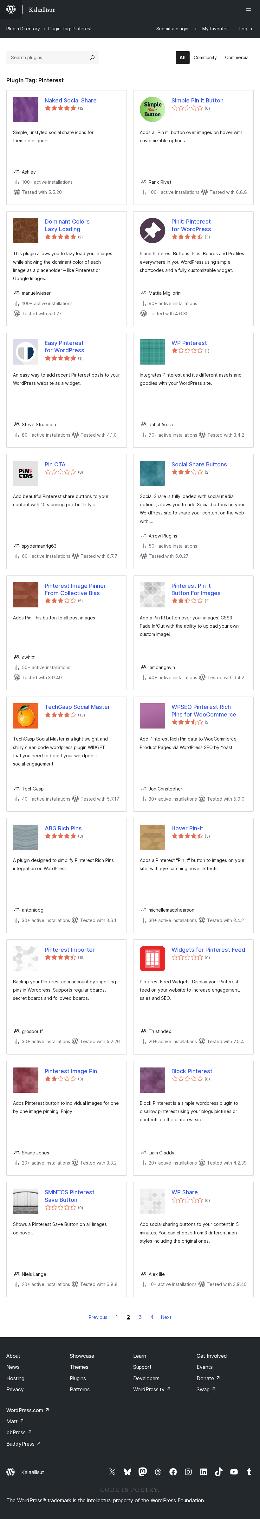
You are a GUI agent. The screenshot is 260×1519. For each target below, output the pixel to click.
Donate (208, 1378)
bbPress (19, 1432)
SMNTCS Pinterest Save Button (69, 1196)
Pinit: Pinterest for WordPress (191, 225)
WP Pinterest (189, 343)
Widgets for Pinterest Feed (208, 949)
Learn (139, 1356)
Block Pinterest (192, 1071)
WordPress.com (27, 1410)
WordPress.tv (152, 1389)
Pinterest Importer (70, 949)
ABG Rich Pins (63, 828)
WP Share (185, 1192)
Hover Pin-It (187, 828)
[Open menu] (250, 9)
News (13, 1367)
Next (166, 1317)
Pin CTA (55, 464)
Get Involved (212, 1356)
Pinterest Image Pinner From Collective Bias (75, 589)
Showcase (82, 1356)
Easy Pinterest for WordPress (64, 347)
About (13, 1356)
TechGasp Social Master (77, 707)
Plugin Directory (23, 28)
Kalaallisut (32, 1472)
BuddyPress (23, 1444)
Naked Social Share (71, 100)
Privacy (15, 1389)
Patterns (80, 1389)
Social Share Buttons (199, 464)
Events (205, 1367)
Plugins (78, 1378)
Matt (15, 1421)
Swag (206, 1389)
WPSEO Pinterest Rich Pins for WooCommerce (204, 710)
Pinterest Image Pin (71, 1071)
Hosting (15, 1378)
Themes (79, 1367)
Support (142, 1367)
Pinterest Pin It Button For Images (196, 589)
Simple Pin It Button (198, 100)
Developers (146, 1378)
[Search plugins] (92, 57)
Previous (98, 1317)
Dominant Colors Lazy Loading (67, 225)
